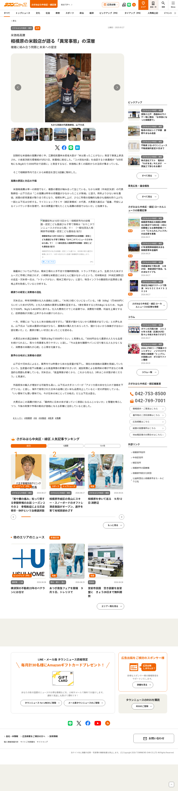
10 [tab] (110, 516)
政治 (82, 13)
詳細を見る (142, 685)
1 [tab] (26, 516)
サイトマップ (42, 742)
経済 (92, 13)
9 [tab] (101, 516)
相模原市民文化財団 (142, 473)
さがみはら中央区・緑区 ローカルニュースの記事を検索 (147, 305)
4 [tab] (54, 516)
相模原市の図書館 (141, 468)
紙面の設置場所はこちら (144, 428)
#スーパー (18, 418)
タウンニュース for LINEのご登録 (40, 703)
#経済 (50, 418)
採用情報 (53, 736)
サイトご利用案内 (27, 742)
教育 (58, 13)
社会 (48, 13)
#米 (35, 418)
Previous (18, 87)
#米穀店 (42, 418)
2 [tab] (35, 516)
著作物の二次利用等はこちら (146, 415)
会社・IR (153, 7)
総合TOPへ (65, 5)
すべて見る (147, 176)
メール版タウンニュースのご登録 (83, 703)
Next (117, 87)
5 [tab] (63, 516)
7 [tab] (82, 516)
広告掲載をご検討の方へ (33, 736)
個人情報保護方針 (11, 742)
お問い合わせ (156, 738)
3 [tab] (45, 516)
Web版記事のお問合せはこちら (147, 435)
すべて (7, 13)
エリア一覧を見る (110, 606)
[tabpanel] (67, 90)
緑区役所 (137, 463)
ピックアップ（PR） (109, 13)
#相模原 (28, 418)
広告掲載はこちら (141, 422)
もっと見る (113, 525)
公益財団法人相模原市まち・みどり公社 (148, 480)
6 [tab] (73, 516)
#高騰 (58, 418)
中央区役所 (138, 457)
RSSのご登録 (142, 706)
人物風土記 (153, 13)
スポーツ (70, 13)
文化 (38, 13)
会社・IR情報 (12, 736)
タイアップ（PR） (133, 13)
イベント (168, 13)
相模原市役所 (139, 452)
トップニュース (23, 13)
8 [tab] (92, 516)
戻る (14, 21)
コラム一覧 (147, 372)
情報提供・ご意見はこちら (145, 408)
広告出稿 (111, 4)
